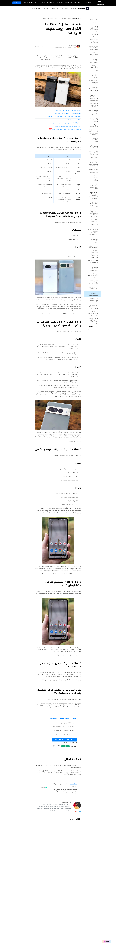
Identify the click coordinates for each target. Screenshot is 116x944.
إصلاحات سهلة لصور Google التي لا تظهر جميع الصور (93, 282)
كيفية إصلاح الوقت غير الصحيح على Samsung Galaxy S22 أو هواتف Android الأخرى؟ (93, 213)
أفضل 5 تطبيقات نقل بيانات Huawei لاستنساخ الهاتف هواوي (93, 68)
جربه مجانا (72, 739)
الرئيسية (79, 18)
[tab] (92, 19)
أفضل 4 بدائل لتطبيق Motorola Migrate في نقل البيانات (93, 90)
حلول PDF (60, 2)
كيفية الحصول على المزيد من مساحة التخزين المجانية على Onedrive (93, 133)
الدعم (24, 2)
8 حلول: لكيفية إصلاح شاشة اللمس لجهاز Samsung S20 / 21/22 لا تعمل (94, 254)
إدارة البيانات (51, 2)
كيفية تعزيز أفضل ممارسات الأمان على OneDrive (93, 105)
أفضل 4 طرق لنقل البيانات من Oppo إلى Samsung (93, 54)
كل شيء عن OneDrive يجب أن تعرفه (94, 140)
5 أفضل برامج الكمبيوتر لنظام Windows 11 (94, 146)
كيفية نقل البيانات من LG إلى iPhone (93, 35)
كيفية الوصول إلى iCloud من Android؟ (93, 246)
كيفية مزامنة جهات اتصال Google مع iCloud (94, 269)
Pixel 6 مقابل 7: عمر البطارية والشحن (71, 120)
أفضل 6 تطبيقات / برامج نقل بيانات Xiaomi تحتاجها (93, 41)
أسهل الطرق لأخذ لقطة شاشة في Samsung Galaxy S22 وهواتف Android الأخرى (93, 154)
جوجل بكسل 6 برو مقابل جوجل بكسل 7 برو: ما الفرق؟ (93, 313)
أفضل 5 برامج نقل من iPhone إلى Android (93, 76)
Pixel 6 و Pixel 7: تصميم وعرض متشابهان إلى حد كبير (67, 123)
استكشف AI (42, 2)
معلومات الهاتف (72, 18)
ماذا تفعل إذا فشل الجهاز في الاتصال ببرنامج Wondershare (93, 113)
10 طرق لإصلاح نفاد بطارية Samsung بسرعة (93, 262)
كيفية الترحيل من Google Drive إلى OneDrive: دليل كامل (93, 321)
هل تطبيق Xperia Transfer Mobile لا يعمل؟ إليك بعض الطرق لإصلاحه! (93, 98)
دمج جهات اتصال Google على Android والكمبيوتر (93, 275)
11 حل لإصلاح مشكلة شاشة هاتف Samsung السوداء (94, 240)
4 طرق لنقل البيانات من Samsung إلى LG (94, 61)
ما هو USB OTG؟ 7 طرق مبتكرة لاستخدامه (93, 82)
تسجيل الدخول (17, 2)
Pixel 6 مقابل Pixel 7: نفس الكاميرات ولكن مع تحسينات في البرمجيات (63, 116)
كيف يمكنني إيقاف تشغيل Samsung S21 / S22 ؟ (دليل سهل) (93, 204)
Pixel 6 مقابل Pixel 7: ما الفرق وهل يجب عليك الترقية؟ (93, 294)
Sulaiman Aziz (72, 45)
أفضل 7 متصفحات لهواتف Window (93, 126)
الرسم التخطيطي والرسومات (74, 2)
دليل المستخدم (55, 8)
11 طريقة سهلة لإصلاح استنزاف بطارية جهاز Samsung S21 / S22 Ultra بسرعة (93, 195)
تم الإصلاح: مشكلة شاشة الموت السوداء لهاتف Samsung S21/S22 (93, 232)
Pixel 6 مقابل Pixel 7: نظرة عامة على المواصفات (68, 110)
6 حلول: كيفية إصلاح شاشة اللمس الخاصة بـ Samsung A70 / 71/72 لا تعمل (94, 223)
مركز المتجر (30, 2)
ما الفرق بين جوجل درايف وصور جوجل (93, 288)
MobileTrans (73, 784)
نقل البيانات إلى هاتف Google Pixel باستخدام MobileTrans (66, 129)
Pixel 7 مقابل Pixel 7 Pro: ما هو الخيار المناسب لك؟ (93, 307)
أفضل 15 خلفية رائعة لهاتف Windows (94, 120)
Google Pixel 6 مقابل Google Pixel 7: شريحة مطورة (68, 113)
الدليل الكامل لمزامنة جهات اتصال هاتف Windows (94, 178)
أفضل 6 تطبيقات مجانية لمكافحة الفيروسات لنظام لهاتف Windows (93, 164)
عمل (36, 2)
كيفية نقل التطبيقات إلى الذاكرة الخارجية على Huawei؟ (94, 29)
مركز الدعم (45, 8)
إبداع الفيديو (89, 2)
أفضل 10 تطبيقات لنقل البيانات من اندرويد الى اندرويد (93, 48)
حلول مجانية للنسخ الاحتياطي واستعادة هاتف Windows (94, 187)
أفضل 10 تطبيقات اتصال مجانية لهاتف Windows (93, 171)
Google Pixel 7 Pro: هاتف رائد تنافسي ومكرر (93, 300)
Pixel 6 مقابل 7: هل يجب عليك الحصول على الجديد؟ (68, 126)
